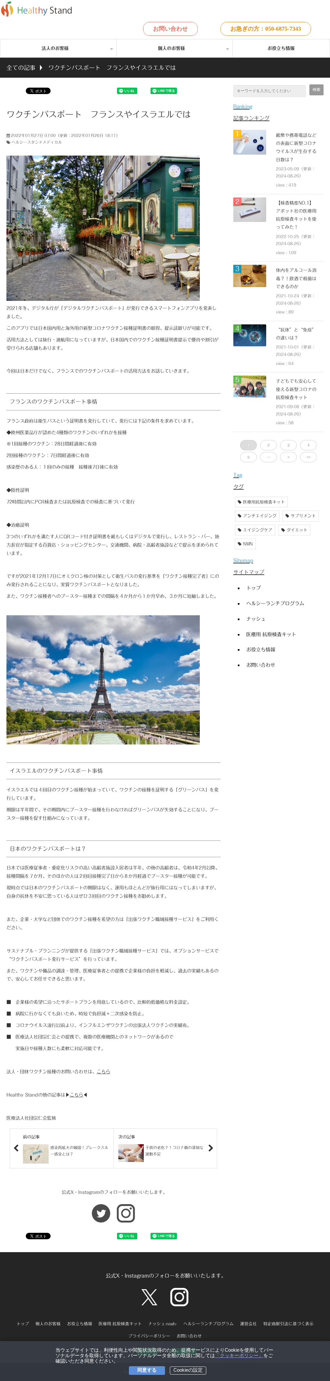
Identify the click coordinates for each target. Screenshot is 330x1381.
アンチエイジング (260, 516)
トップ (253, 587)
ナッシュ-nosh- (162, 1324)
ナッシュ (256, 618)
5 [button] (248, 457)
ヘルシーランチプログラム (275, 603)
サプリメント (303, 516)
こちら (103, 1071)
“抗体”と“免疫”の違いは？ (296, 334)
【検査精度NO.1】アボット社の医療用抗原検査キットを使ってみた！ (296, 215)
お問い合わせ (170, 28)
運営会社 (248, 1324)
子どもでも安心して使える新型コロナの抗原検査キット (296, 389)
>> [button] (308, 457)
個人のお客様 (171, 48)
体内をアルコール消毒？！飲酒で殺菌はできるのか (296, 278)
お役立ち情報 (281, 48)
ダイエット (296, 530)
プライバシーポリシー (149, 1336)
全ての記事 (20, 68)
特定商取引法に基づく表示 (288, 1324)
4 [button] (308, 445)
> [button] (288, 457)
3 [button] (288, 445)
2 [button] (268, 445)
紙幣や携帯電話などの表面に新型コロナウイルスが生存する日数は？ (296, 147)
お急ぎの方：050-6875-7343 (265, 28)
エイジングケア (257, 530)
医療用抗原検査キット (264, 502)
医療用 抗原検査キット (271, 634)
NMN (248, 544)
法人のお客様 (55, 48)
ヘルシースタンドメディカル (37, 142)
